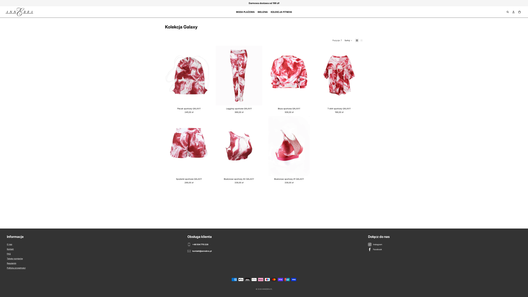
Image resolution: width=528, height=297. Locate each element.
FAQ (9, 254)
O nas (9, 244)
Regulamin (11, 263)
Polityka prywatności (16, 268)
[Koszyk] (519, 12)
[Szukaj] (508, 12)
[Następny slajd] (259, 75)
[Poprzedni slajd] (219, 75)
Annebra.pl (267, 289)
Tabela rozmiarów (15, 258)
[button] (348, 40)
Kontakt (10, 249)
